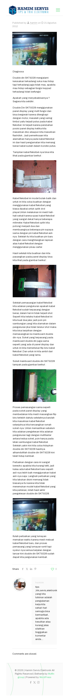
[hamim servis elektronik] (29, 10)
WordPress (45, 677)
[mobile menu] (58, 10)
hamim (33, 23)
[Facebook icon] (30, 682)
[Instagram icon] (38, 682)
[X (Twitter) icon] (34, 682)
